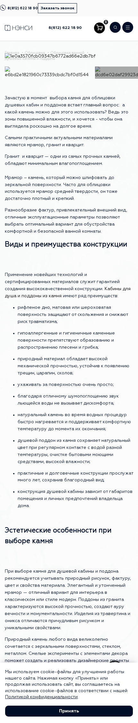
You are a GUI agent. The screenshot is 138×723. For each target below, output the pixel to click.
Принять (69, 711)
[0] (99, 27)
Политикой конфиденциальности (41, 697)
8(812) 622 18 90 (22, 8)
